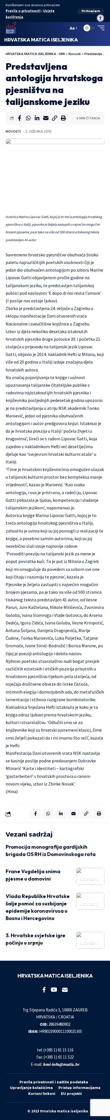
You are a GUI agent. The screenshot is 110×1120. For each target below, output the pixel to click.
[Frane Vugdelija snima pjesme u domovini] (90, 876)
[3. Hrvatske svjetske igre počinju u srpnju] (90, 940)
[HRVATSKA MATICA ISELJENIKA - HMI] (11, 28)
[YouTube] (54, 989)
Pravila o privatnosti (23, 11)
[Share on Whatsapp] (28, 118)
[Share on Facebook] (19, 118)
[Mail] (65, 989)
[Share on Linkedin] (37, 118)
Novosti (13, 131)
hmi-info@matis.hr (61, 1064)
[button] (90, 11)
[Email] (46, 118)
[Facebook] (44, 989)
